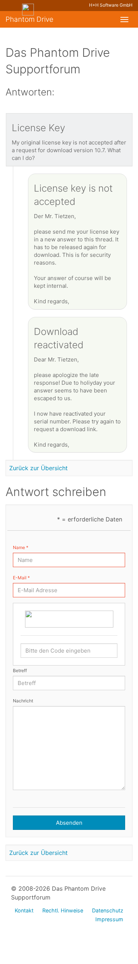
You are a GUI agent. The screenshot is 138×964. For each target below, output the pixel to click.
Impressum (109, 919)
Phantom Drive (29, 19)
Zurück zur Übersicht (38, 468)
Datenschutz (107, 910)
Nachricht (23, 700)
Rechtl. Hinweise (62, 910)
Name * (20, 547)
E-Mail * (21, 577)
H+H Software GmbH (110, 5)
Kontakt (24, 910)
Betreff (20, 670)
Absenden (69, 822)
